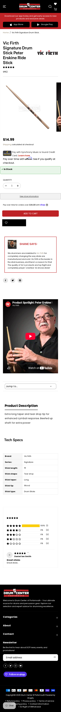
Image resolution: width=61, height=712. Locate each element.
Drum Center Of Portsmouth (33, 695)
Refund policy (13, 701)
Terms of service (46, 701)
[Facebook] (5, 280)
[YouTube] (20, 665)
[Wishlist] (55, 4)
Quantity (7, 180)
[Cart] (55, 9)
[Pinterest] (20, 280)
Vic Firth (40, 253)
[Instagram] (15, 665)
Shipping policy (19, 704)
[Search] (50, 6)
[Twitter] (12, 280)
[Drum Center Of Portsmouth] (30, 6)
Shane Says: (28, 244)
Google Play (47, 24)
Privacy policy (29, 701)
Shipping (7, 144)
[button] (5, 6)
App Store (18, 24)
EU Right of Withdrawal (30, 706)
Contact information (39, 704)
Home (6, 32)
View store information (29, 196)
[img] (20, 553)
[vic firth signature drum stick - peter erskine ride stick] (27, 106)
